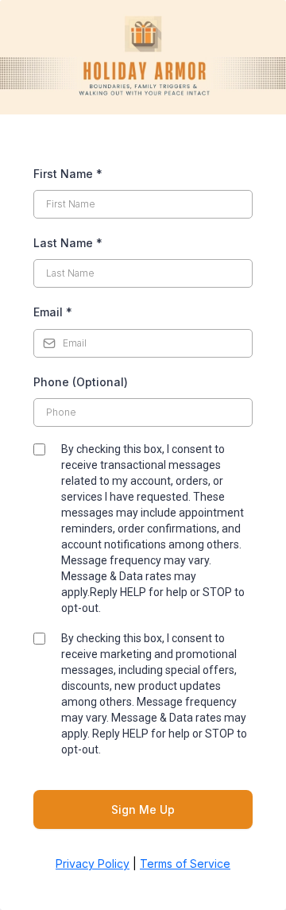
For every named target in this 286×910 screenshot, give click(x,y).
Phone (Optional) (80, 382)
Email (52, 312)
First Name (67, 173)
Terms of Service (185, 863)
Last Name (67, 243)
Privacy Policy (92, 863)
